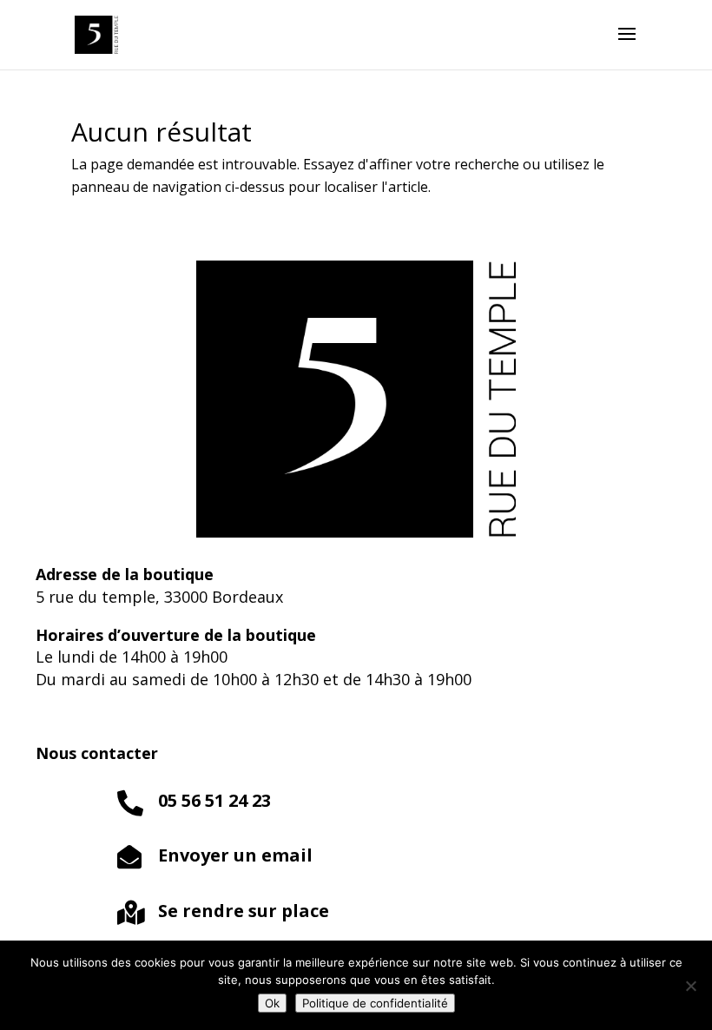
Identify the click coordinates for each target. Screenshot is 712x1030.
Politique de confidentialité (375, 1003)
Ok (272, 1003)
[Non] (690, 985)
